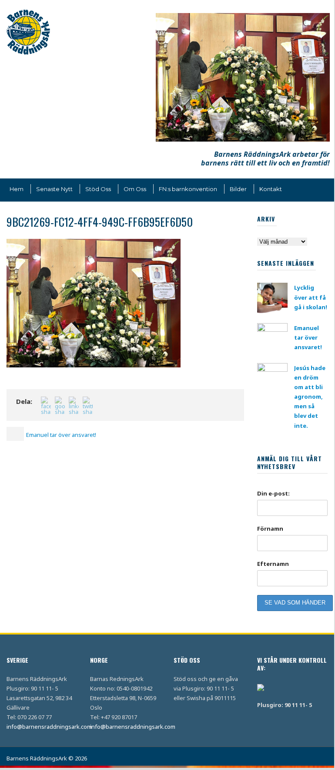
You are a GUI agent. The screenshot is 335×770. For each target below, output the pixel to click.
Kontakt (270, 188)
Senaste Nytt (54, 188)
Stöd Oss (98, 188)
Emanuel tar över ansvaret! (308, 337)
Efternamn (273, 564)
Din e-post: (273, 493)
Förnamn (270, 528)
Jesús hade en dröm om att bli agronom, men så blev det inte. (309, 397)
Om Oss (135, 188)
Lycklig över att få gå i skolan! (310, 297)
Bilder (238, 188)
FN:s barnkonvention (188, 188)
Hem (16, 188)
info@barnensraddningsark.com (49, 726)
